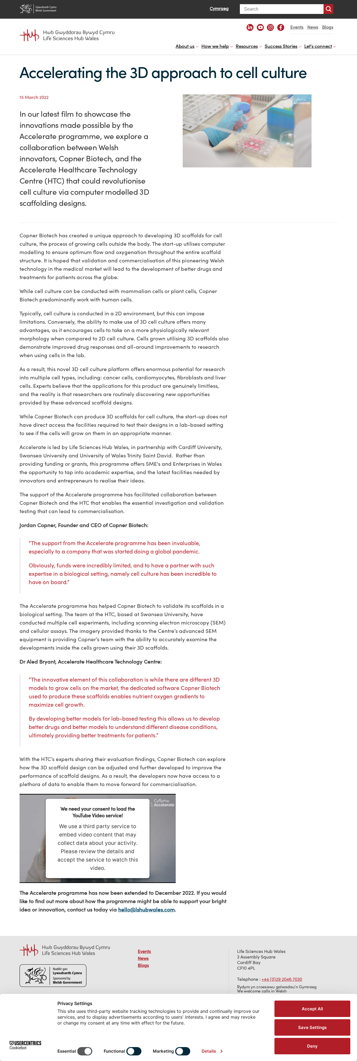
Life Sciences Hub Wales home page (70, 30)
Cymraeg (219, 8)
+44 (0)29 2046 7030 (282, 979)
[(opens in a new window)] (250, 27)
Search (328, 9)
